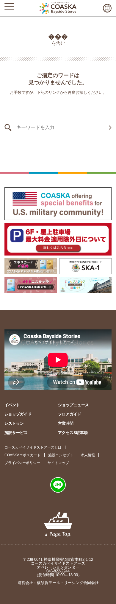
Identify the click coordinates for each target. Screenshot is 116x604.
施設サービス (16, 432)
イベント (12, 405)
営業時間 (65, 423)
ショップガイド (18, 414)
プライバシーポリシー (22, 463)
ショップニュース (73, 405)
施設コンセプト (60, 455)
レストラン (14, 423)
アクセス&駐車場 (73, 432)
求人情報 (88, 455)
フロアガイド (69, 414)
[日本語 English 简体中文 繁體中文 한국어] (107, 8)
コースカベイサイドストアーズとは (33, 447)
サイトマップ (58, 463)
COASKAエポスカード (22, 455)
